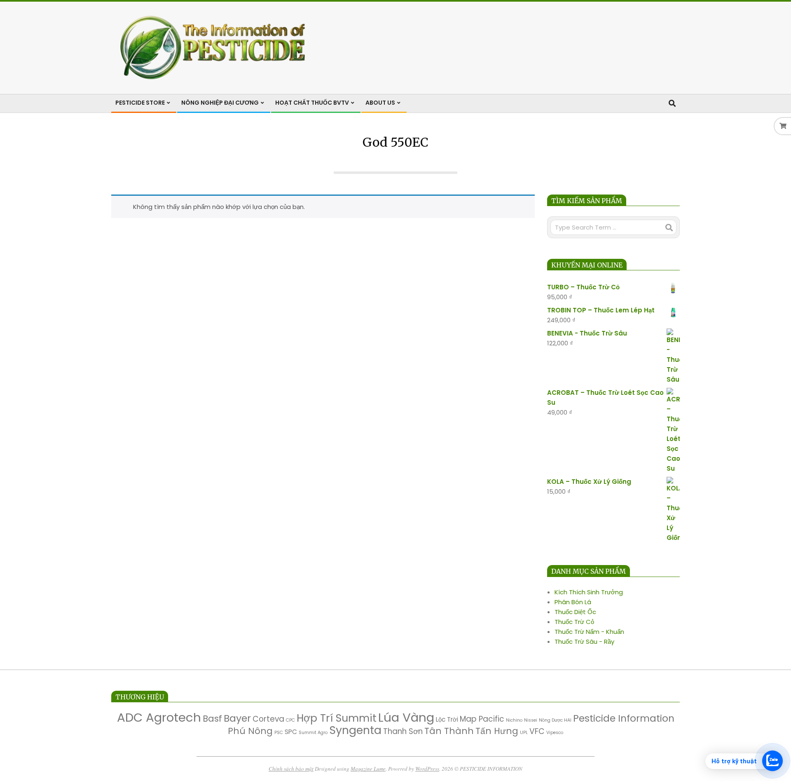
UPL (524, 732)
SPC (291, 731)
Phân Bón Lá (573, 602)
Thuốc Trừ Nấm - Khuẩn (589, 631)
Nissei (530, 720)
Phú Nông (250, 731)
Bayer (237, 718)
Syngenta (355, 730)
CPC (290, 720)
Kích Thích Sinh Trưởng (589, 592)
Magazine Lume (368, 768)
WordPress (427, 768)
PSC (278, 732)
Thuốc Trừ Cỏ (574, 621)
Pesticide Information (623, 718)
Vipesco (554, 732)
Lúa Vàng (406, 717)
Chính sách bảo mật (291, 768)
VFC (537, 731)
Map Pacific (482, 719)
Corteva (268, 719)
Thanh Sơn (403, 731)
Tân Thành (449, 731)
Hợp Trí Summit (337, 718)
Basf (212, 719)
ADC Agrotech (159, 717)
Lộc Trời (447, 719)
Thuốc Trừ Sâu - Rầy (584, 641)
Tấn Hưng (496, 731)
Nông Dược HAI (555, 720)
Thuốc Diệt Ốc (575, 611)
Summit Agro (313, 732)
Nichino (514, 720)
